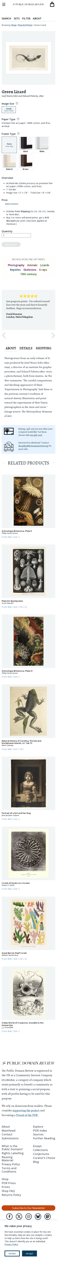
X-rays (43, 269)
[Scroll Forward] (53, 335)
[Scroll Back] (4, 335)
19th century (28, 274)
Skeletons (29, 269)
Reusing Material (7, 1158)
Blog (36, 1162)
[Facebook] (9, 1216)
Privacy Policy (11, 1164)
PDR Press (9, 1183)
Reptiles (15, 269)
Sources (38, 1134)
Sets (17, 18)
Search (6, 18)
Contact (7, 1134)
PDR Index (40, 1130)
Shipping (43, 348)
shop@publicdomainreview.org (33, 445)
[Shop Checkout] (52, 4)
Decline (12, 1253)
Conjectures (41, 1154)
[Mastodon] (47, 1216)
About (37, 18)
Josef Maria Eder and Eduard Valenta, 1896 (22, 96)
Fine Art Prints (25, 25)
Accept (29, 1253)
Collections (40, 1150)
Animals (32, 265)
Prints (6, 1187)
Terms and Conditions (9, 1169)
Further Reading (44, 1138)
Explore (38, 1126)
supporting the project (26, 1110)
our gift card (36, 435)
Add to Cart (11, 244)
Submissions (10, 1138)
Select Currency (11, 204)
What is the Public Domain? (12, 1147)
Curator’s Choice (44, 1158)
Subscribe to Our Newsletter (28, 1208)
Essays (37, 1146)
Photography (16, 265)
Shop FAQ (8, 1191)
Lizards (44, 265)
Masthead (8, 1130)
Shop (13, 25)
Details (25, 348)
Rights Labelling (13, 1153)
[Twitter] (19, 1216)
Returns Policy (11, 1195)
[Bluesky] (38, 1216)
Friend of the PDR (27, 1115)
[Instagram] (28, 1216)
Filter (26, 18)
